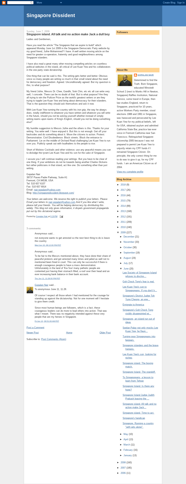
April (126, 439)
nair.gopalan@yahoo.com (47, 189)
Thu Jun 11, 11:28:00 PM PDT (47, 278)
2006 (123, 473)
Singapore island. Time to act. (138, 412)
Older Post (105, 332)
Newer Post (33, 332)
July (126, 263)
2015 (123, 200)
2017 (123, 190)
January (128, 455)
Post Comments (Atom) (53, 339)
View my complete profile (130, 171)
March (127, 444)
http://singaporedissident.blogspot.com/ (53, 192)
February (129, 450)
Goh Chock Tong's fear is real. (138, 281)
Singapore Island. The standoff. (139, 372)
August (128, 258)
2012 (123, 216)
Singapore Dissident (51, 15)
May (126, 434)
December (129, 236)
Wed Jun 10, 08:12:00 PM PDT (48, 245)
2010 (123, 227)
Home (69, 332)
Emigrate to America (133, 304)
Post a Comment (35, 327)
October (128, 247)
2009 (123, 232)
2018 (123, 184)
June (126, 268)
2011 (123, 222)
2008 (123, 462)
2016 (123, 195)
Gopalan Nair (41, 285)
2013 (123, 211)
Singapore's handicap (134, 418)
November (129, 242)
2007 (123, 467)
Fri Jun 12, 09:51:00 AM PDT (47, 321)
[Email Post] (61, 216)
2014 (123, 206)
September (130, 252)
